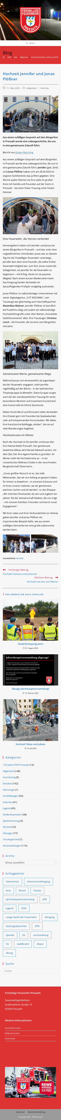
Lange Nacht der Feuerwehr (21, 917)
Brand (22, 890)
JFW (45, 899)
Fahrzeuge (8, 789)
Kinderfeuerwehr (12, 814)
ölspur (40, 943)
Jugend (6, 808)
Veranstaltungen (12, 845)
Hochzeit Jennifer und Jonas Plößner (46, 57)
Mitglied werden (12, 1033)
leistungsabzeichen (16, 926)
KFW (23, 908)
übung (9, 952)
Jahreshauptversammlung (20, 899)
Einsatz (37, 890)
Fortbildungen (10, 795)
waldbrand (23, 943)
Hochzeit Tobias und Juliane (30, 744)
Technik (7, 827)
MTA (37, 926)
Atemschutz (12, 881)
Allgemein (32, 88)
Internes (44, 88)
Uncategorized (11, 839)
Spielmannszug (11, 820)
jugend (9, 908)
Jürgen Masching (24, 152)
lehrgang (49, 917)
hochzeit (20, 558)
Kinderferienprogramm (30, 643)
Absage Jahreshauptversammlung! (30, 688)
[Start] (4, 57)
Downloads (10, 1038)
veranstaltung (40, 935)
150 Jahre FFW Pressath (16, 764)
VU (7, 943)
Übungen (8, 833)
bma (8, 890)
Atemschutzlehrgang (38, 881)
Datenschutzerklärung (36, 1112)
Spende (10, 935)
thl (23, 935)
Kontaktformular (12, 1028)
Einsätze (7, 783)
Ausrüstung (9, 777)
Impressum (20, 1112)
